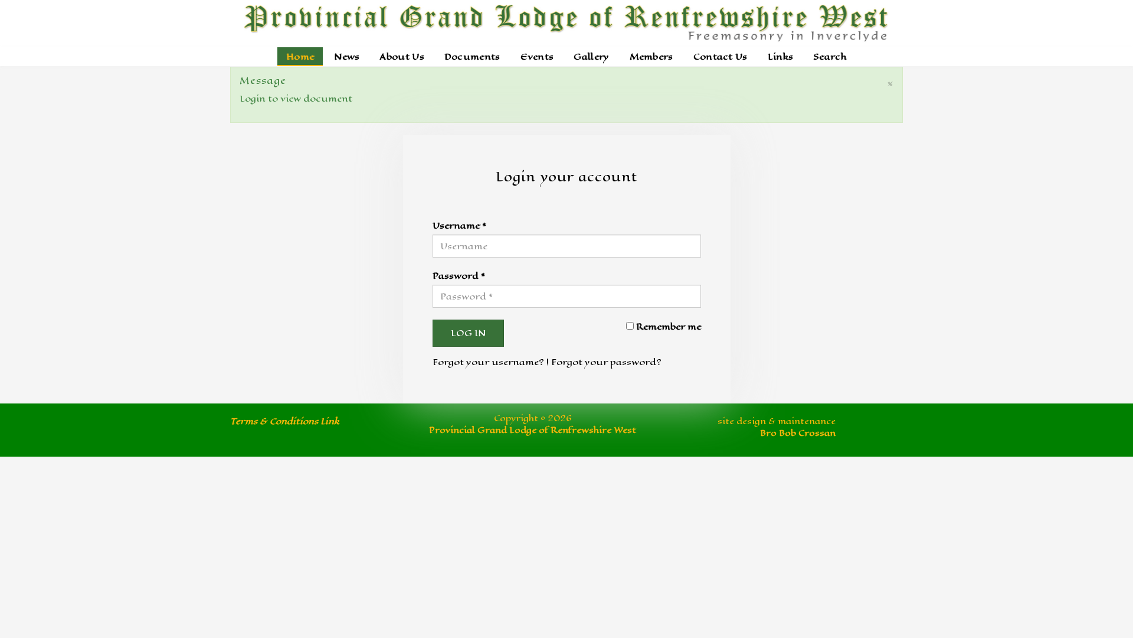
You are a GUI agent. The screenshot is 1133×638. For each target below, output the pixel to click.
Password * (459, 275)
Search (830, 56)
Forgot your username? (488, 362)
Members (651, 56)
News (346, 56)
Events (537, 56)
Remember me (668, 326)
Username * (459, 225)
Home (300, 56)
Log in (468, 333)
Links (781, 56)
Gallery (591, 56)
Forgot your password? (606, 362)
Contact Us (720, 56)
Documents (472, 56)
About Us (401, 56)
